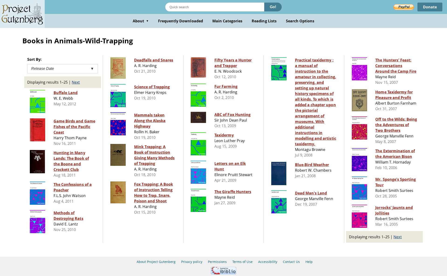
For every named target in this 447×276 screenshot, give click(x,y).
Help (309, 261)
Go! (273, 7)
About (141, 21)
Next (76, 82)
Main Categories (227, 21)
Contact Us (291, 261)
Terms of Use (242, 261)
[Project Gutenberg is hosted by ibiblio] (223, 273)
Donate (430, 7)
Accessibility (268, 261)
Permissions (217, 261)
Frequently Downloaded (180, 21)
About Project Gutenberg (156, 261)
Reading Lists (264, 21)
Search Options (300, 21)
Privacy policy (191, 261)
